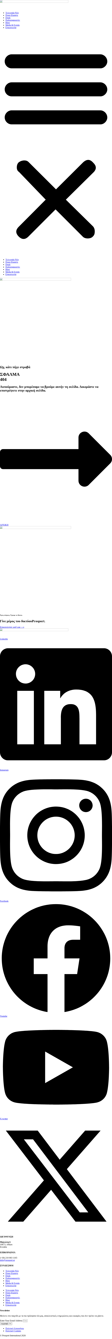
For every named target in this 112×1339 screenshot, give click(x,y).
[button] (56, 143)
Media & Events (12, 25)
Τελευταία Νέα (12, 13)
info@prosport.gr (7, 1260)
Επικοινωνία (10, 27)
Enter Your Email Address (11, 1320)
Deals (7, 18)
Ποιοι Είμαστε (11, 15)
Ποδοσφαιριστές (12, 20)
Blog (7, 22)
